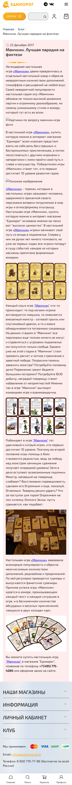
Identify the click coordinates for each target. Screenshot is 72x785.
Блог (21, 29)
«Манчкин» (21, 71)
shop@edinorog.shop (26, 754)
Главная (8, 29)
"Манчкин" (40, 440)
